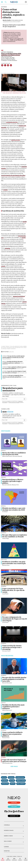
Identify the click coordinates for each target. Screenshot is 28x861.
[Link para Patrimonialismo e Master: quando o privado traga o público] (14, 468)
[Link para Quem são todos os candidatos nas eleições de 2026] (14, 441)
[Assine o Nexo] (2, 859)
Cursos (6, 846)
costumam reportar (12, 122)
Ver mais (14, 766)
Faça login (14, 806)
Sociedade (5, 780)
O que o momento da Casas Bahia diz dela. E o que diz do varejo (13, 590)
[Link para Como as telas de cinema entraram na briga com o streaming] (14, 634)
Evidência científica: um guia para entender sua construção (14, 562)
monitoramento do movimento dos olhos (13, 175)
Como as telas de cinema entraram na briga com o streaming (12, 647)
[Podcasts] (14, 859)
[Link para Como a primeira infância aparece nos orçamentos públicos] (14, 721)
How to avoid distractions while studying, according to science (11, 54)
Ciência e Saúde (20, 780)
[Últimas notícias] (20, 859)
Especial (3, 450)
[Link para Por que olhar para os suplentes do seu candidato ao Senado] (14, 524)
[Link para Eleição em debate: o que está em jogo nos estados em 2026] (14, 497)
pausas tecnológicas (19, 296)
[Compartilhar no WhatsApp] (11, 65)
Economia (11, 777)
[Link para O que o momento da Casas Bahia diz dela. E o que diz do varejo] (14, 577)
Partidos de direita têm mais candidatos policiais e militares (13, 706)
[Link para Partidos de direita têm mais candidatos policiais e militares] (14, 694)
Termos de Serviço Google (14, 402)
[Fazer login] (26, 2)
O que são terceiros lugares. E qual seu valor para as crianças (14, 760)
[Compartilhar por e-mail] (8, 65)
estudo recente (15, 139)
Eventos (6, 851)
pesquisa (7, 248)
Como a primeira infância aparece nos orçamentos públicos (12, 734)
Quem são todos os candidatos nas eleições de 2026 (14, 453)
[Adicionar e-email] (24, 399)
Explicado (4, 559)
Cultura (12, 780)
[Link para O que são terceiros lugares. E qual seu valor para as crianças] (14, 748)
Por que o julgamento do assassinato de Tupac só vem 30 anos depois (14, 619)
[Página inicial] (14, 2)
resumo (5, 189)
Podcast (3, 477)
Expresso (4, 356)
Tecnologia (5, 783)
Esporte (12, 783)
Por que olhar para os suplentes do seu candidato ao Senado (14, 536)
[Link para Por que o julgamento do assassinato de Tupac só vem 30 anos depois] (14, 606)
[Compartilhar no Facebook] (2, 65)
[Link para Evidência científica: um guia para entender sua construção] (14, 550)
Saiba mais (11, 351)
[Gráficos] (8, 859)
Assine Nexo (14, 802)
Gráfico (4, 361)
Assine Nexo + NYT (14, 815)
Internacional (20, 777)
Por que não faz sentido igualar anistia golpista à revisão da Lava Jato (14, 679)
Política (4, 777)
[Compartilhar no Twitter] (5, 65)
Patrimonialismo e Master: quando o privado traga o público (12, 481)
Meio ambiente (21, 783)
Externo (4, 371)
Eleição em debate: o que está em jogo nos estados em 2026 (13, 509)
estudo (25, 221)
